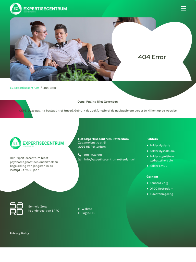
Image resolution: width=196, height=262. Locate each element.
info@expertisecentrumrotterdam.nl (109, 159)
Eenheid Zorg (159, 183)
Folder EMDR (158, 166)
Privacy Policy (20, 233)
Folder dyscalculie (162, 151)
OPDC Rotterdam (161, 188)
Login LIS (88, 213)
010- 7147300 (93, 155)
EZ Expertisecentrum (24, 88)
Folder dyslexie (160, 145)
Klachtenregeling (161, 194)
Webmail (88, 209)
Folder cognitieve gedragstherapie (162, 158)
